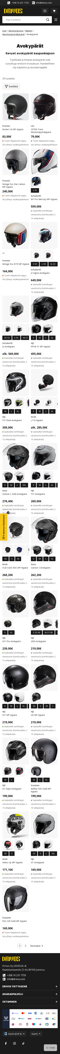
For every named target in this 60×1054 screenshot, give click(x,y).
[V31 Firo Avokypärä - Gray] (7, 624)
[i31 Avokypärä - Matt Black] (36, 845)
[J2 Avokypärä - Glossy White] (19, 329)
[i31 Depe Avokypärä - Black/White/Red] (7, 771)
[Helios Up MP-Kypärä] (15, 824)
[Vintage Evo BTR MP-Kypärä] (15, 235)
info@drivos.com (44, 2)
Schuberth (36, 195)
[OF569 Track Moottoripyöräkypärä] (44, 106)
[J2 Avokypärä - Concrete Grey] (7, 329)
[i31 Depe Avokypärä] (15, 751)
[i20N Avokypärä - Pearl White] (48, 624)
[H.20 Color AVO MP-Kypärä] (15, 530)
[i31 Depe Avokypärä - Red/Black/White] (19, 771)
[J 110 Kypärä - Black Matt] (36, 402)
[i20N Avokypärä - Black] (36, 624)
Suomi (35, 1033)
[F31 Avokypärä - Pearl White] (48, 476)
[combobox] (27, 19)
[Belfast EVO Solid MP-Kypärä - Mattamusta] (36, 771)
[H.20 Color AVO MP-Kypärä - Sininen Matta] (19, 550)
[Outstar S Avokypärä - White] (48, 550)
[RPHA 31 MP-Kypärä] (44, 309)
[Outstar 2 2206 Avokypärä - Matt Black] (7, 476)
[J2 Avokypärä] (15, 309)
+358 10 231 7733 (20, 2)
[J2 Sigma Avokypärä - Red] (48, 255)
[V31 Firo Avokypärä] (15, 603)
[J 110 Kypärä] (44, 382)
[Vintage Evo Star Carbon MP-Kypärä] (15, 161)
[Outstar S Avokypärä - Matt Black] (36, 550)
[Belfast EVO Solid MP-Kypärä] (44, 751)
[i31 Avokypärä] (44, 824)
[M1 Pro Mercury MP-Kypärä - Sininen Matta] (36, 181)
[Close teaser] (8, 512)
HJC (32, 343)
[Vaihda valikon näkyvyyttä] (56, 19)
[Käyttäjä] (44, 11)
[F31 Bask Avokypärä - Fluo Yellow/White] (19, 402)
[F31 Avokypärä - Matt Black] (36, 476)
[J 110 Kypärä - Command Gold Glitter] (48, 402)
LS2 (32, 126)
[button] (3, 527)
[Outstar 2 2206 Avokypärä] (15, 456)
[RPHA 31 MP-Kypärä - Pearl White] (48, 329)
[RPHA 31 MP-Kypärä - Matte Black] (36, 329)
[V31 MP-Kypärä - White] (19, 697)
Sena (4, 490)
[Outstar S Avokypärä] (44, 530)
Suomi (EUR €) (15, 1033)
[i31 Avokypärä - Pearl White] (48, 845)
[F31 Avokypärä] (44, 456)
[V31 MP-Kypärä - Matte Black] (7, 697)
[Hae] (48, 19)
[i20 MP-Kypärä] (44, 677)
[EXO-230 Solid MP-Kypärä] (15, 898)
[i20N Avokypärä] (44, 603)
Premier (6, 126)
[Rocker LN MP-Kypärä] (15, 106)
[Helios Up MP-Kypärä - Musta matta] (7, 845)
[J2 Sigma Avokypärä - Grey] (36, 255)
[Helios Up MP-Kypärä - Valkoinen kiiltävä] (19, 845)
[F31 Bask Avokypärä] (15, 382)
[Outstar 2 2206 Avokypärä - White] (19, 476)
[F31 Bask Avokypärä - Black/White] (7, 402)
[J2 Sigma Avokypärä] (44, 235)
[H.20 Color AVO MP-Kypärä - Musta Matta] (7, 550)
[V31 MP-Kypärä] (15, 677)
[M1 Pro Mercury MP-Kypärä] (44, 161)
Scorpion (35, 785)
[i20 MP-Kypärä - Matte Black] (36, 697)
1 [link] (19, 945)
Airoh (33, 416)
